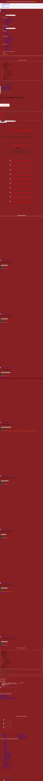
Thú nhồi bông (7, 22)
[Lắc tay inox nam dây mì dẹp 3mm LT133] (7, 476)
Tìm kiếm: (4, 15)
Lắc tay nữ (8, 72)
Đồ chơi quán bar (8, 35)
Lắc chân (8, 70)
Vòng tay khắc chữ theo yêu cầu (6, 585)
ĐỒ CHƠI (4, 31)
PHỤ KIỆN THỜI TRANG (7, 65)
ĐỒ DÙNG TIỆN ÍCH (6, 78)
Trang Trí (6, 23)
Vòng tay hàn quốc (10, 74)
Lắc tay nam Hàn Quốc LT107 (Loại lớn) (7, 638)
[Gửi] (2, 16)
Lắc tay (10, 57)
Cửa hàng (4, 735)
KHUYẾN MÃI (5, 64)
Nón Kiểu (6, 48)
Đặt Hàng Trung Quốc (6, 4)
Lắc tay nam (15, 57)
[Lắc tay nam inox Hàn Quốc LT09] (6, 260)
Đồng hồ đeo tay (7, 50)
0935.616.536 (7, 84)
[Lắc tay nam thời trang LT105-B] (6, 529)
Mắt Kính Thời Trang (8, 47)
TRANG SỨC (6, 57)
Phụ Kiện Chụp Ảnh (8, 40)
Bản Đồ (3, 5)
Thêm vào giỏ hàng (3, 122)
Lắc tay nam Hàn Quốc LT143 (5, 369)
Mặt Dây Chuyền (8, 75)
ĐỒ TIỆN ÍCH (5, 36)
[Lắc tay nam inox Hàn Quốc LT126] (6, 422)
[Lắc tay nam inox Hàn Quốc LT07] (6, 314)
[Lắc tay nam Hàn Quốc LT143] (5, 367)
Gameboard (7, 32)
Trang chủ (1, 57)
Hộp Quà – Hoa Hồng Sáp (9, 19)
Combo (6, 24)
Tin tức (3, 736)
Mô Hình (6, 34)
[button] (1, 267)
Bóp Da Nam (7, 45)
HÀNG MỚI (5, 54)
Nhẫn (6, 28)
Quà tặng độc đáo (21, 738)
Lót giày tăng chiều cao (9, 39)
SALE (4, 52)
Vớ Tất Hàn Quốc (8, 49)
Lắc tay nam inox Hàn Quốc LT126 (6, 424)
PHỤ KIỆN (5, 44)
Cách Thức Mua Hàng (6, 3)
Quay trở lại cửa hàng (5, 26)
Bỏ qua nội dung (3, 0)
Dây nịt (6, 46)
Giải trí (6, 33)
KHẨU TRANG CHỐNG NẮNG (9, 51)
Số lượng (2, 121)
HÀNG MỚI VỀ (5, 62)
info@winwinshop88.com (9, 685)
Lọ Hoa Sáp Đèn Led (8, 20)
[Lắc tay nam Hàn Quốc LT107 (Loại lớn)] (7, 636)
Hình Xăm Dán (5, 63)
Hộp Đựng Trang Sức (8, 42)
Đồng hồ (4, 79)
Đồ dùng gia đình (8, 43)
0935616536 (34, 1)
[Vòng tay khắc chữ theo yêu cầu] (6, 583)
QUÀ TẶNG (5, 66)
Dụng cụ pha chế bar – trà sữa (10, 37)
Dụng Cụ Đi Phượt (8, 38)
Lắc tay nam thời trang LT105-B (6, 531)
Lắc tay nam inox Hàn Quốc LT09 (6, 262)
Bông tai (6, 27)
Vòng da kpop (9, 73)
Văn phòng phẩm (8, 41)
